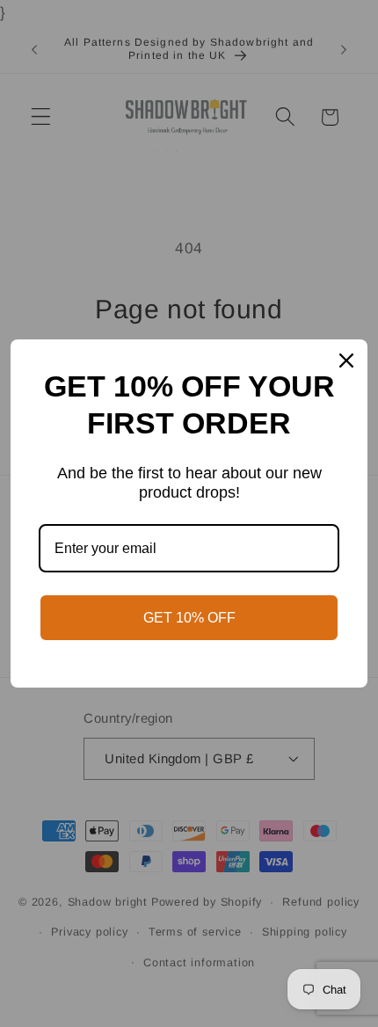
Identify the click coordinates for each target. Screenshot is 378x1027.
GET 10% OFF (189, 617)
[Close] (346, 360)
